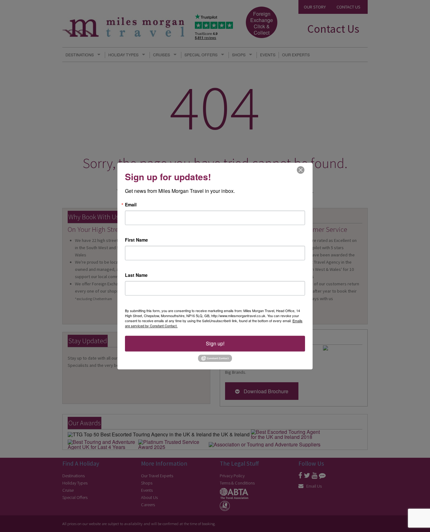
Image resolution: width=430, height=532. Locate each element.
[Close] (301, 170)
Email (131, 204)
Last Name (136, 275)
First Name (136, 240)
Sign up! (215, 343)
